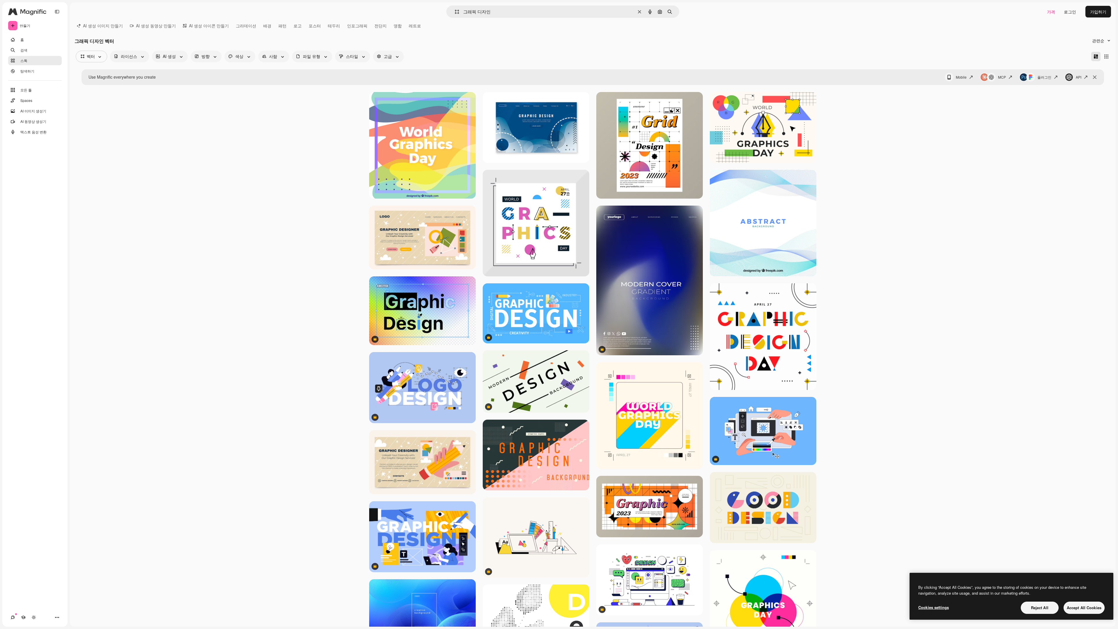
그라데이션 (246, 26)
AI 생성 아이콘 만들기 (209, 26)
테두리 (334, 26)
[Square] (1106, 56)
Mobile (961, 77)
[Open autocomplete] (455, 12)
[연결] (12, 617)
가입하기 (1098, 12)
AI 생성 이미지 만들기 (103, 26)
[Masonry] (1096, 56)
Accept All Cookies (1084, 607)
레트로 (415, 26)
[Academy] (23, 617)
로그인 (1070, 12)
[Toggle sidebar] (57, 11)
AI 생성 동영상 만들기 (156, 26)
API (1078, 77)
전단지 (380, 26)
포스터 (315, 26)
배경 (267, 26)
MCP (1002, 77)
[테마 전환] (33, 617)
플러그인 (1044, 77)
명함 (398, 26)
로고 (297, 26)
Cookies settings (933, 607)
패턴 (282, 26)
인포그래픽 (357, 26)
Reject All (1039, 607)
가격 (1051, 12)
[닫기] (1094, 77)
